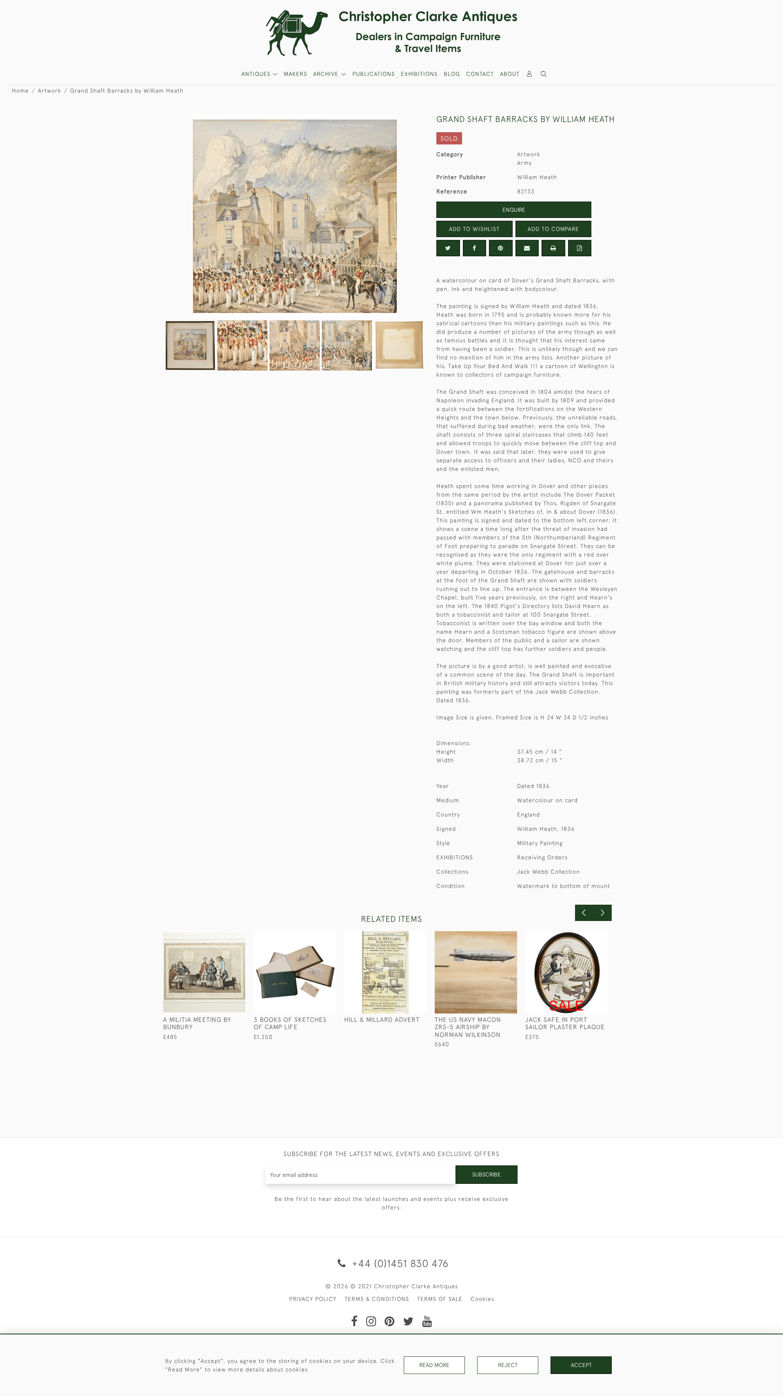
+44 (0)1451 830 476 (399, 1263)
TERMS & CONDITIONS (377, 1299)
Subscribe (486, 1174)
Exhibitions (419, 74)
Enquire (513, 209)
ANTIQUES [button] (256, 74)
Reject (508, 1365)
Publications (373, 74)
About (510, 74)
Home (20, 90)
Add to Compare (553, 229)
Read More (434, 1365)
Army (524, 163)
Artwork (49, 90)
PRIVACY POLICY (312, 1299)
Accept (581, 1365)
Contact (480, 74)
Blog (452, 74)
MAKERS (295, 74)
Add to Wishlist (474, 229)
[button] (544, 74)
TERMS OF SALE (439, 1299)
